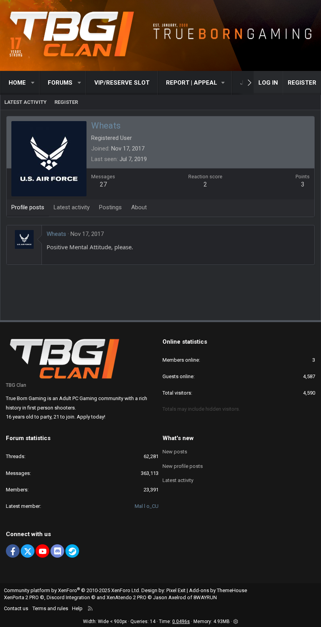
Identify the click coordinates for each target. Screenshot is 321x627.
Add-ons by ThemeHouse (218, 590)
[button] (33, 83)
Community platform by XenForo (72, 590)
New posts (174, 452)
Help (77, 608)
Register (66, 102)
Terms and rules (50, 608)
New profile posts (182, 466)
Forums (60, 82)
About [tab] (139, 207)
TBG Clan (16, 385)
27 (103, 184)
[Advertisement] (160, 294)
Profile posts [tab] (27, 207)
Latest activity (25, 102)
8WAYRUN (205, 597)
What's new (178, 438)
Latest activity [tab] (72, 207)
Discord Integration (68, 597)
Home (17, 82)
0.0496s (181, 621)
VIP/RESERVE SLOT (122, 82)
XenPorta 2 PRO (21, 597)
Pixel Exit (176, 590)
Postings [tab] (110, 207)
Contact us (16, 608)
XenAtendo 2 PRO (126, 597)
